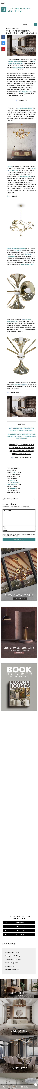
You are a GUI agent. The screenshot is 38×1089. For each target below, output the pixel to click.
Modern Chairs (10, 966)
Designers (9, 28)
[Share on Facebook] (3, 39)
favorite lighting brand (15, 61)
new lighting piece (18, 68)
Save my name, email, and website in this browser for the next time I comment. (19, 535)
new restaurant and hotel (24, 108)
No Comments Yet (12, 498)
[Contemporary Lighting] (16, 10)
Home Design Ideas (11, 963)
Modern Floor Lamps (12, 952)
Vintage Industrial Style (13, 959)
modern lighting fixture (20, 385)
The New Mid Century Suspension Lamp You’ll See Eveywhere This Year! (21, 33)
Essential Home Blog (12, 970)
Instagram (12, 488)
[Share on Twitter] (3, 45)
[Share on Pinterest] (3, 50)
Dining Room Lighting (12, 956)
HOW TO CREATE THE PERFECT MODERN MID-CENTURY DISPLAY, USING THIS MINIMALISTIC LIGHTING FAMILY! (21, 436)
